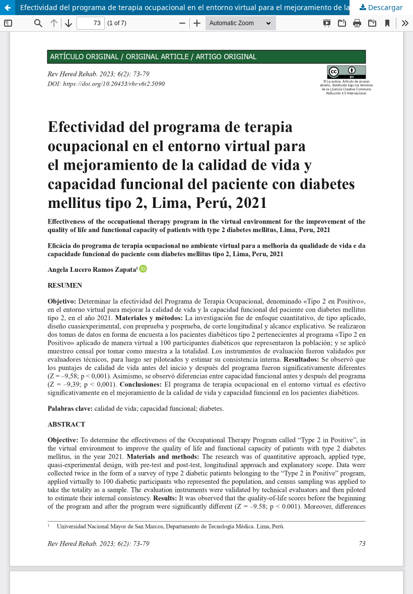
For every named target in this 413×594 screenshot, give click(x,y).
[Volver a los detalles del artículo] (7, 7)
